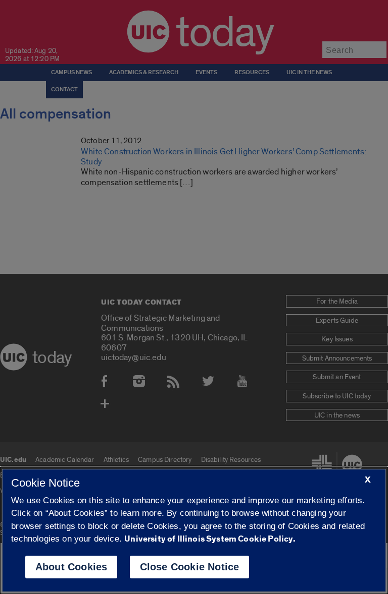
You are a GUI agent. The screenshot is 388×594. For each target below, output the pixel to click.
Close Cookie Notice (189, 566)
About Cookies (71, 566)
